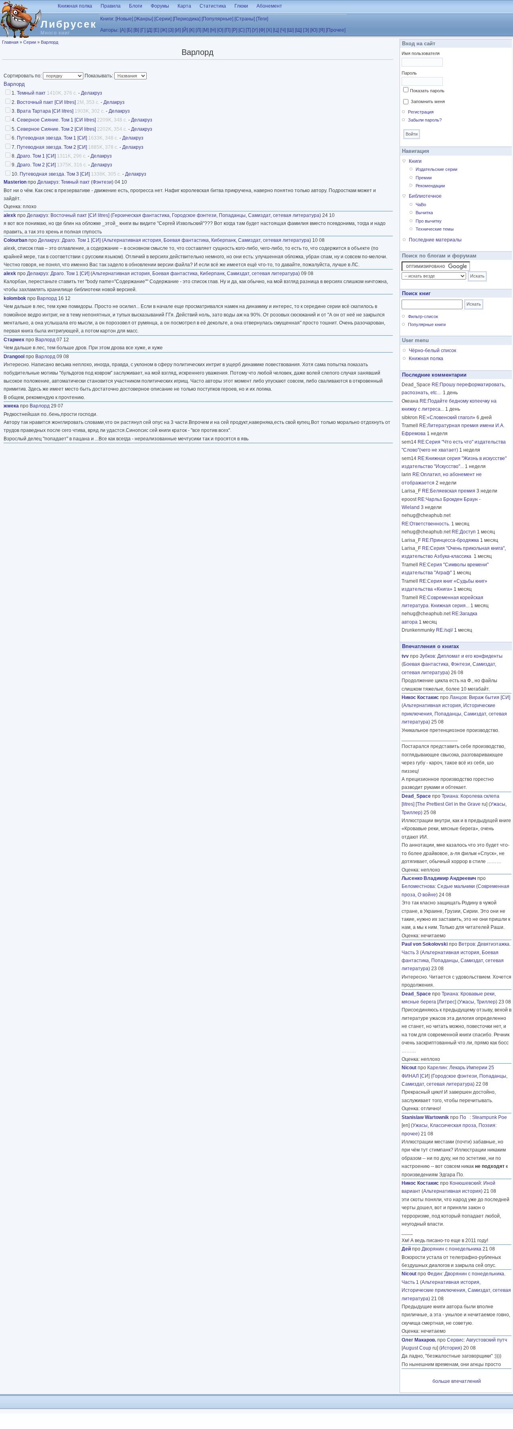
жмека (11, 406)
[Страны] (244, 19)
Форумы (160, 6)
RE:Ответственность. (426, 524)
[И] (178, 30)
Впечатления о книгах (430, 646)
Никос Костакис (420, 697)
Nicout (409, 1067)
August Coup (417, 1348)
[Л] (198, 30)
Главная (10, 42)
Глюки (241, 6)
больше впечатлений (456, 1381)
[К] (191, 30)
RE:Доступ (464, 532)
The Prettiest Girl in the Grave (449, 804)
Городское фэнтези (194, 215)
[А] (122, 30)
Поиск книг (416, 293)
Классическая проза (453, 1125)
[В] (136, 30)
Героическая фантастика (141, 215)
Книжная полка (75, 6)
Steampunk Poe (489, 1117)
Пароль (409, 73)
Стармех (14, 340)
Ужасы (497, 804)
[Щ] (298, 30)
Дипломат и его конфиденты (470, 656)
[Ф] (262, 30)
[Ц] (276, 30)
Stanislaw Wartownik (425, 1117)
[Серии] (163, 19)
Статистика (213, 6)
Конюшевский (465, 1183)
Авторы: (109, 30)
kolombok (15, 298)
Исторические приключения (433, 1290)
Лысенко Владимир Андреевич (439, 878)
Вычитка (424, 212)
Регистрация (421, 111)
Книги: (107, 19)
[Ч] (283, 30)
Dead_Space (416, 796)
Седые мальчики (456, 886)
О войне (427, 895)
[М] (205, 30)
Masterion (15, 182)
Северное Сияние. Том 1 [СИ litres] (56, 120)
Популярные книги (427, 324)
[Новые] (124, 19)
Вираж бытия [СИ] (489, 697)
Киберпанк (223, 240)
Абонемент (269, 6)
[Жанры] (143, 19)
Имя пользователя (421, 53)
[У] (255, 30)
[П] (227, 30)
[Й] (185, 30)
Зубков (427, 656)
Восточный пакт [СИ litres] (46, 102)
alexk (10, 215)
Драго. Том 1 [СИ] (36, 156)
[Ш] (290, 30)
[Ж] (163, 30)
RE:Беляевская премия (448, 491)
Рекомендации (430, 185)
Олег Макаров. (419, 1340)
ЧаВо (421, 204)
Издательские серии (436, 169)
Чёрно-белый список (432, 350)
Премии (424, 177)
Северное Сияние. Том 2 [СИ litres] (56, 129)
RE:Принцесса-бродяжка (450, 540)
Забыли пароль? (425, 120)
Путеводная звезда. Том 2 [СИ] (52, 147)
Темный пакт (31, 93)
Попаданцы (232, 215)
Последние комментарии (434, 375)
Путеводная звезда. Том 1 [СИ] (52, 138)
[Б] (129, 30)
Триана (450, 796)
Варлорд (49, 42)
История (450, 1348)
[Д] (149, 30)
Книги (415, 161)
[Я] (322, 30)
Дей (406, 1249)
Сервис (455, 1340)
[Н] (213, 30)
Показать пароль (427, 90)
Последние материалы (435, 240)
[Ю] (313, 30)
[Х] (269, 30)
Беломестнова (418, 886)
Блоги (135, 6)
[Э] (306, 30)
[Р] (234, 30)
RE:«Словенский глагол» (447, 417)
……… (494, 861)
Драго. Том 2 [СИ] (36, 165)
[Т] (248, 30)
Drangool (14, 356)
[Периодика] (186, 19)
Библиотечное (425, 196)
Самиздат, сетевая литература (283, 215)
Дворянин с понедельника (451, 1249)
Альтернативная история (132, 240)
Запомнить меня (428, 101)
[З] (171, 30)
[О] (220, 30)
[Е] (156, 30)
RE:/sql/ (444, 630)
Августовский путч (486, 1340)
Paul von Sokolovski (425, 944)
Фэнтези (102, 182)
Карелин (437, 1067)
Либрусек (68, 24)
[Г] (142, 30)
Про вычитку (429, 221)
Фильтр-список (423, 316)
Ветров (466, 944)
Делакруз (91, 93)
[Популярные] (217, 19)
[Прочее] (335, 30)
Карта (184, 6)
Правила (111, 6)
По (465, 1117)
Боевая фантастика (186, 240)
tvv (405, 656)
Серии (29, 42)
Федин (434, 1274)
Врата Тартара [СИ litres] (45, 111)
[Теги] (262, 19)
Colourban (15, 240)
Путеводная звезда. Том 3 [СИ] (55, 174)
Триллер (411, 812)
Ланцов (458, 697)
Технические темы (435, 229)
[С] (241, 30)
